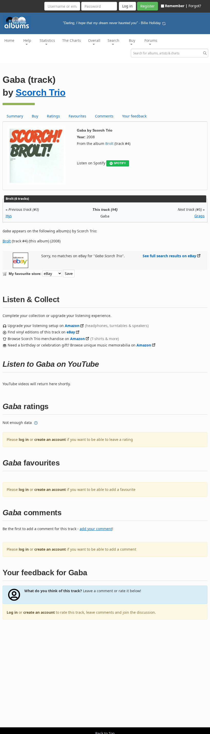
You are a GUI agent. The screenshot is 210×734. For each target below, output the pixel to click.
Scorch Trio (41, 92)
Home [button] (9, 40)
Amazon (72, 325)
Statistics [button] (47, 40)
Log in (12, 612)
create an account (50, 439)
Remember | (176, 5)
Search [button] (113, 40)
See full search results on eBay (169, 255)
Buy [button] (132, 40)
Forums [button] (150, 40)
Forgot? (194, 5)
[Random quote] (164, 23)
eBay (71, 332)
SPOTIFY (120, 163)
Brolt (109, 143)
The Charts (71, 40)
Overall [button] (94, 40)
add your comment (96, 528)
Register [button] (147, 6)
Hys (9, 215)
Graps (199, 215)
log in (24, 439)
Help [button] (27, 40)
